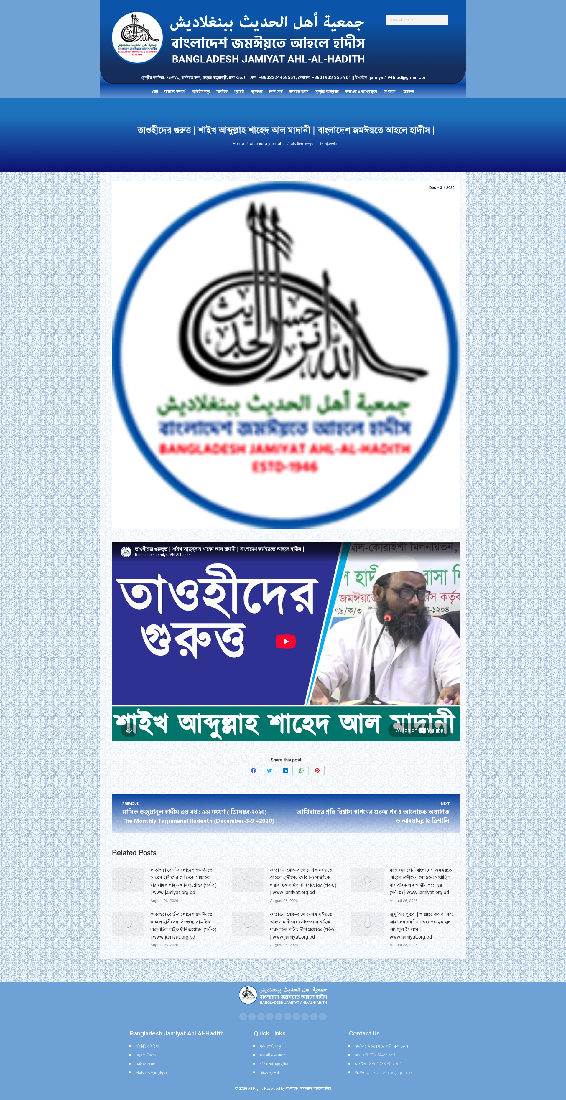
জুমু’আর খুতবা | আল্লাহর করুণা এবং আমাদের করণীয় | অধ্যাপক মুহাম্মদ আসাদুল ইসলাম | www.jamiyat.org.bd (421, 925)
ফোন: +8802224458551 (375, 1055)
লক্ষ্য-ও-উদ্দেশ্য (146, 1055)
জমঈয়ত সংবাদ (145, 1063)
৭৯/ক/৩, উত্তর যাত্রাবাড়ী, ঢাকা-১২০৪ (381, 1046)
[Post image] (128, 880)
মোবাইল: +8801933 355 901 (378, 1063)
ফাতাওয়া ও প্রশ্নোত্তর (151, 1072)
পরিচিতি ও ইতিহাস (148, 1046)
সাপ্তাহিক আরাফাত (273, 1055)
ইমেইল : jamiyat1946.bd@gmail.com (386, 1072)
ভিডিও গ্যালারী (270, 1072)
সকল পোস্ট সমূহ (270, 1046)
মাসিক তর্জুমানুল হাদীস (274, 1063)
